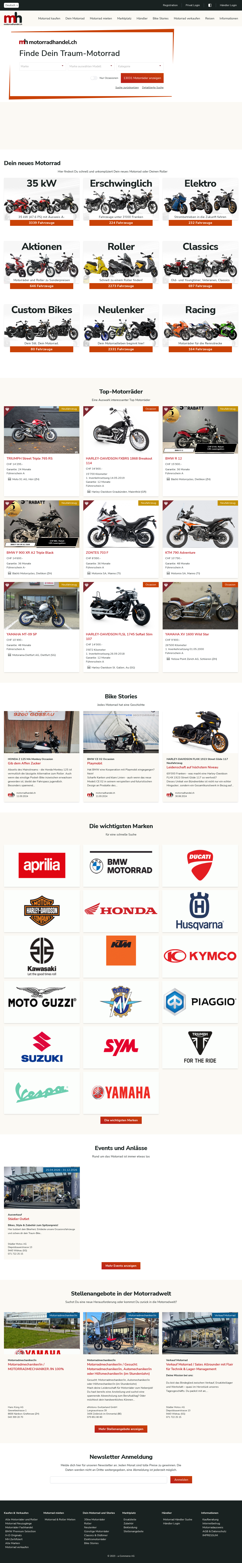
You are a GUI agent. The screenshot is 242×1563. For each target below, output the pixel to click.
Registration (170, 5)
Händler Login (228, 5)
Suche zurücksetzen (127, 87)
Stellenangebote (134, 1531)
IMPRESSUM (210, 1535)
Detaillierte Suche (153, 87)
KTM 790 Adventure (180, 552)
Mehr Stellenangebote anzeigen (121, 1429)
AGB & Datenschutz (214, 1531)
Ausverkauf (15, 1215)
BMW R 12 (173, 458)
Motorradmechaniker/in (22, 1360)
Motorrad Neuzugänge (18, 1523)
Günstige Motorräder (96, 1531)
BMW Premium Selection (20, 1531)
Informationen (229, 18)
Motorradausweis (212, 1527)
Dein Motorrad (75, 18)
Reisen (209, 18)
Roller (88, 1523)
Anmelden (181, 1480)
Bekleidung (130, 1527)
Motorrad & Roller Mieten (60, 1519)
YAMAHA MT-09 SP (22, 634)
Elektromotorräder (95, 1539)
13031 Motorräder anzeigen (142, 78)
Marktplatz (124, 18)
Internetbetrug (211, 1523)
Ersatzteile (130, 1519)
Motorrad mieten (101, 18)
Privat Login (193, 5)
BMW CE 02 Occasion (100, 759)
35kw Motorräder (94, 1519)
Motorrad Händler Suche (177, 1519)
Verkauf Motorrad (177, 1360)
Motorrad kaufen (49, 18)
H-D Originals (13, 1535)
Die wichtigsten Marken (121, 1120)
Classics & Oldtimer (96, 1535)
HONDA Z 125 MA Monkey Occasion (30, 759)
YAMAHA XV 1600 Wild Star (187, 634)
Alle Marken (12, 1543)
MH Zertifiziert (14, 1539)
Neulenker (90, 1527)
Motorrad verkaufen (187, 18)
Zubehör (129, 1523)
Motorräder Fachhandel (19, 1527)
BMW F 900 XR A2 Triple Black (30, 552)
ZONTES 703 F (97, 552)
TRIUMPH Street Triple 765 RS (30, 458)
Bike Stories (161, 18)
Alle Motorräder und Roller (21, 1519)
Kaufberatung (210, 1519)
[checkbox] (94, 78)
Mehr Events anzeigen (121, 1266)
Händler (142, 18)
